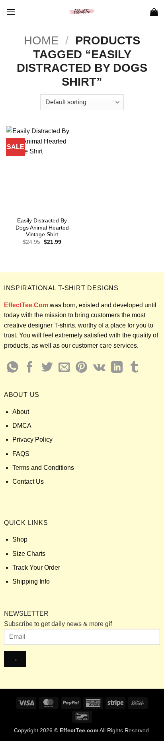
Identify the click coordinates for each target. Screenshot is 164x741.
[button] (11, 11)
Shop (19, 539)
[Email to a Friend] (64, 368)
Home (41, 40)
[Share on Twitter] (47, 368)
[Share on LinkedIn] (117, 368)
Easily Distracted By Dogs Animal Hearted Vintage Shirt (42, 227)
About (20, 411)
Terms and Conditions (43, 467)
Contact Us (28, 481)
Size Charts (28, 553)
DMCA (21, 425)
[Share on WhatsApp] (12, 368)
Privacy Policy (32, 439)
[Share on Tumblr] (134, 368)
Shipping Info (31, 581)
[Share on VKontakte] (99, 368)
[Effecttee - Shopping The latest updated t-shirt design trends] (82, 12)
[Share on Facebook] (29, 368)
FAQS (20, 453)
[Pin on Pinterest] (81, 368)
